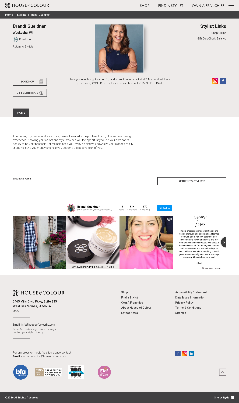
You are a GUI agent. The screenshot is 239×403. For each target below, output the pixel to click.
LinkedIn (191, 353)
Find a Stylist (170, 6)
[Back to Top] (222, 372)
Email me (25, 39)
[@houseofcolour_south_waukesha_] (71, 208)
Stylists (21, 14)
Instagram (215, 81)
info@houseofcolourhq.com (38, 324)
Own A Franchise (208, 6)
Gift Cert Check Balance (212, 38)
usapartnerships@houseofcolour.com (44, 356)
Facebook (223, 81)
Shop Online (219, 33)
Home (9, 14)
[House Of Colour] (27, 5)
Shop (144, 6)
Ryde (226, 397)
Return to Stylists (23, 46)
